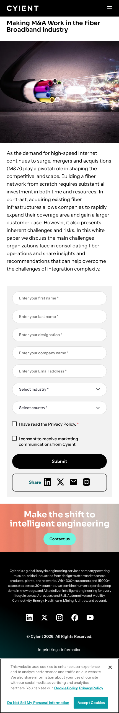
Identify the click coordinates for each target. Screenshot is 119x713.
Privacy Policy (91, 688)
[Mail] (73, 482)
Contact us (60, 538)
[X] (60, 482)
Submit (59, 461)
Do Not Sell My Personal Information (38, 702)
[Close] (110, 667)
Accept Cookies (91, 702)
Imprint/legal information (59, 649)
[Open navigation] (109, 8)
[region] (59, 685)
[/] (22, 8)
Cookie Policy (66, 688)
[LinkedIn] (47, 482)
